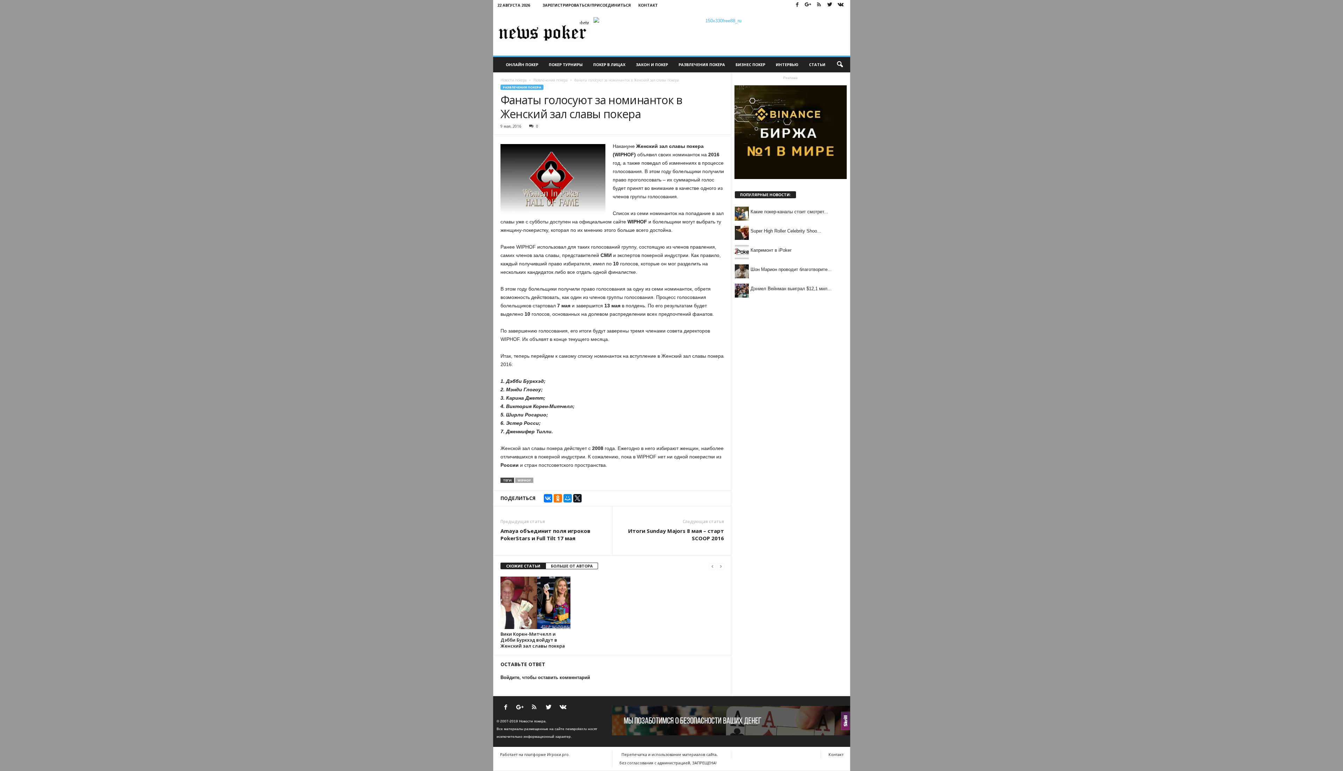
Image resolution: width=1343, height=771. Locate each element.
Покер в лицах (609, 64)
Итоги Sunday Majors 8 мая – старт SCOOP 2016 (676, 534)
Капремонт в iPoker (771, 250)
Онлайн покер (522, 64)
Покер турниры (566, 64)
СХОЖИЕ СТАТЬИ (523, 566)
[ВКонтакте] (548, 498)
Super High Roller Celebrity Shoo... (786, 231)
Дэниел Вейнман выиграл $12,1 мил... (791, 288)
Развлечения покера (701, 64)
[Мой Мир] (567, 498)
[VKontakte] (841, 5)
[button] (839, 64)
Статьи (817, 64)
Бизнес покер (750, 64)
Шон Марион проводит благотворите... (791, 269)
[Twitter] (830, 5)
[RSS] (819, 5)
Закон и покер (652, 64)
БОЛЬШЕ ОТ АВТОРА (572, 566)
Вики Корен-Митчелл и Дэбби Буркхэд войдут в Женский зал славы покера (532, 640)
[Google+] (808, 5)
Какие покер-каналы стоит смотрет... (789, 211)
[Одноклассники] (558, 498)
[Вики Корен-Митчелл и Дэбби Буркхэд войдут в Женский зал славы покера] (535, 603)
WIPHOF (524, 480)
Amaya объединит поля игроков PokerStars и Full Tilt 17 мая (545, 534)
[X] (577, 498)
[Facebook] (797, 5)
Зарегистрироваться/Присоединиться (586, 5)
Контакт (648, 5)
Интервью (787, 64)
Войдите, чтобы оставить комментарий (545, 677)
